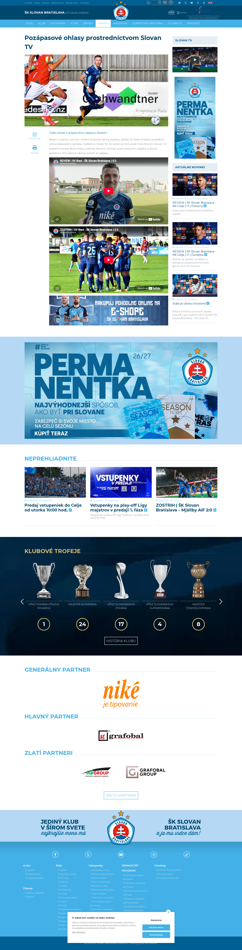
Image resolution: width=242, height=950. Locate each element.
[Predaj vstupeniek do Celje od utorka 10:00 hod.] (55, 482)
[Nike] (121, 694)
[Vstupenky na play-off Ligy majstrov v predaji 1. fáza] (121, 482)
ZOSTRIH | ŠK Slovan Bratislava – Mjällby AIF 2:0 (184, 507)
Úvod (29, 23)
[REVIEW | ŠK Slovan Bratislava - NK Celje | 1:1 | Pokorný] (194, 184)
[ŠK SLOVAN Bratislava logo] (121, 10)
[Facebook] (179, 3)
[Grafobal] (121, 735)
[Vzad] (22, 602)
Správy (103, 23)
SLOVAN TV (175, 23)
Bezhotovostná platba (103, 889)
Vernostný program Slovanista (100, 903)
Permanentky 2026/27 (103, 874)
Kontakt (63, 893)
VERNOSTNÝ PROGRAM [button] (147, 23)
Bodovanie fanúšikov (135, 906)
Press (37, 3)
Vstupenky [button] (58, 23)
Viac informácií (78, 932)
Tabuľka (30, 896)
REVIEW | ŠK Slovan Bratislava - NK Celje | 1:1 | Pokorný (194, 204)
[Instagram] (198, 3)
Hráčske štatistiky (34, 878)
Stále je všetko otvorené (189, 303)
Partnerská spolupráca (70, 909)
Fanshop (84, 3)
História (63, 870)
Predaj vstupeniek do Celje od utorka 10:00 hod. (53, 507)
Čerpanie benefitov (134, 910)
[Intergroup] (96, 772)
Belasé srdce (72, 3)
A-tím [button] (74, 23)
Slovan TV (191, 198)
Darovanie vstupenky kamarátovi (101, 911)
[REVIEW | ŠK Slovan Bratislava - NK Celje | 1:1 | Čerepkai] (194, 233)
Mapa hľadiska (99, 893)
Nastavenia (156, 920)
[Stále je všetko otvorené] (194, 285)
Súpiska (30, 870)
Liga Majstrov (192, 299)
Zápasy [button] (88, 23)
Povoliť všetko (156, 935)
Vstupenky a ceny (100, 870)
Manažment (65, 889)
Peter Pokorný (201, 198)
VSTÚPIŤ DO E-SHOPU (169, 870)
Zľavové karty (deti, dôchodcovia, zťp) (100, 884)
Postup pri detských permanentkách (134, 900)
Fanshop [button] (193, 23)
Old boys (63, 882)
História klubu (121, 641)
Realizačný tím (33, 874)
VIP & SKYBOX (99, 878)
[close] (168, 912)
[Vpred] (220, 602)
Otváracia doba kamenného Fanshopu (167, 876)
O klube (63, 886)
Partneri (63, 905)
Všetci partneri (121, 795)
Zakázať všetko (156, 927)
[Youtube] (191, 3)
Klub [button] (41, 23)
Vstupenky (47, 500)
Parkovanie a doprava (102, 897)
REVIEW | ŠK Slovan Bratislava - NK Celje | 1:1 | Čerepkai (194, 253)
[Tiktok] (204, 3)
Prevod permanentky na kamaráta (136, 893)
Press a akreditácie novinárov (67, 899)
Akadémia (120, 23)
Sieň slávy (64, 878)
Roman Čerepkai (202, 247)
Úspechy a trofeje (67, 874)
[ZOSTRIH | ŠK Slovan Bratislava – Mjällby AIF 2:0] (186, 482)
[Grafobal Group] (145, 772)
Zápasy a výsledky (35, 893)
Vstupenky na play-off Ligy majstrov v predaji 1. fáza (118, 507)
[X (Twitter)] (185, 3)
